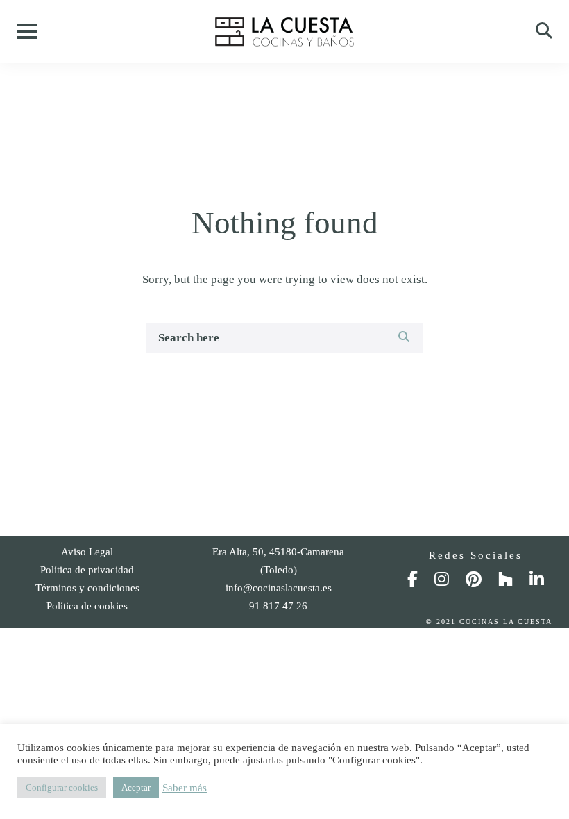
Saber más (184, 787)
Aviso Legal (87, 551)
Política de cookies (87, 605)
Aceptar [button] (136, 787)
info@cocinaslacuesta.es (279, 587)
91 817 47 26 (278, 605)
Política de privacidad (87, 569)
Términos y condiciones (87, 587)
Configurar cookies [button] (62, 787)
